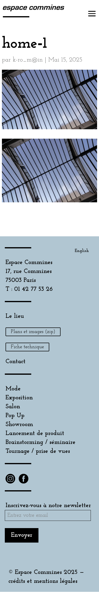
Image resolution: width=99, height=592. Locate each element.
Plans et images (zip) (33, 331)
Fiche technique (27, 347)
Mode (13, 389)
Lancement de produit (35, 433)
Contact (15, 362)
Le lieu (15, 316)
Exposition (19, 398)
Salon (13, 407)
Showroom (19, 425)
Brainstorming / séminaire (40, 442)
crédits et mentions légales (42, 581)
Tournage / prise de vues (38, 451)
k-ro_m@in (28, 60)
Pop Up (15, 416)
